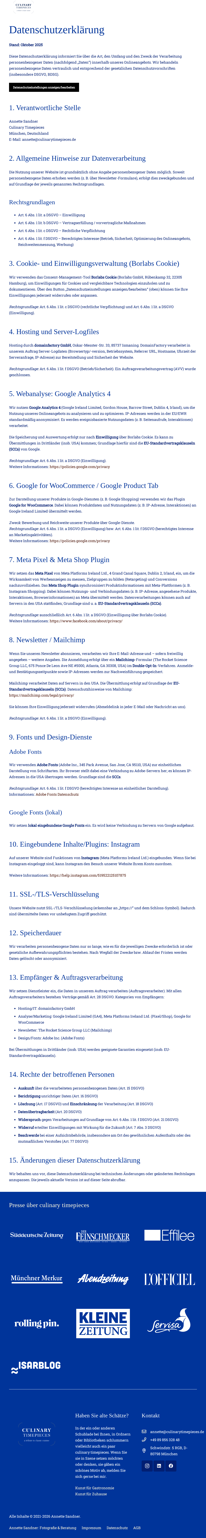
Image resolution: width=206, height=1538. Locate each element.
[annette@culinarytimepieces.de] (146, 1431)
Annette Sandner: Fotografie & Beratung (42, 1527)
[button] (88, 7)
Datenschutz (117, 1527)
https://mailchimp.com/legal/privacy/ (41, 695)
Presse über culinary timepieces (49, 1205)
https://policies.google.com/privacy (80, 466)
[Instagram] (147, 1466)
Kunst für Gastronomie (94, 1487)
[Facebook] (170, 1466)
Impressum (91, 1527)
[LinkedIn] (159, 1466)
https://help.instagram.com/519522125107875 (88, 875)
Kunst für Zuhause (91, 1493)
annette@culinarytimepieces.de (177, 1431)
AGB (137, 1527)
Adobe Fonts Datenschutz (57, 794)
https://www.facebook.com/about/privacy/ (86, 620)
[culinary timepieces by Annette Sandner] (36, 1434)
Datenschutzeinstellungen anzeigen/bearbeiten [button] (44, 87)
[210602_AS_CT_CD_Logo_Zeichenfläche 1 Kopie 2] (23, 7)
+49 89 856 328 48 (165, 1439)
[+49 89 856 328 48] (146, 1440)
